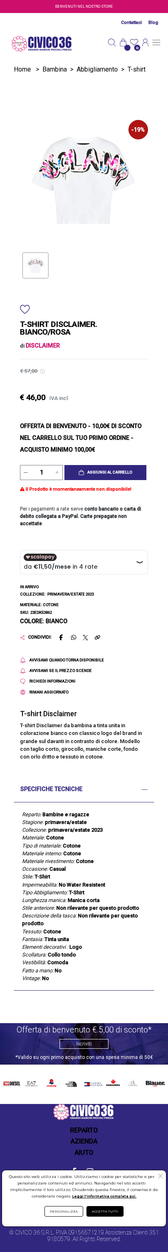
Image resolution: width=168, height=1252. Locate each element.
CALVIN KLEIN (132, 1083)
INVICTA (52, 1081)
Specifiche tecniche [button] (51, 789)
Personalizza (64, 1211)
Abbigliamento (97, 69)
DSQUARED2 (112, 1081)
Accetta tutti (105, 1211)
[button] (105, 472)
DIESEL (11, 1081)
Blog (153, 22)
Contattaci (131, 22)
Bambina (54, 69)
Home (22, 69)
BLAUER (154, 1081)
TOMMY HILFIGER (92, 1083)
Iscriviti (84, 1044)
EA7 (31, 1081)
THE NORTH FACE (72, 1083)
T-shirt (137, 69)
